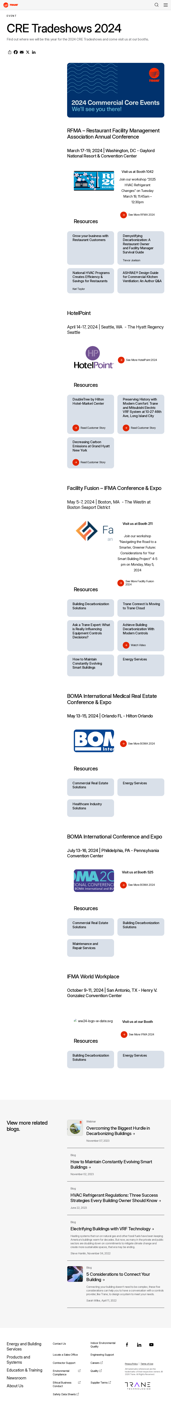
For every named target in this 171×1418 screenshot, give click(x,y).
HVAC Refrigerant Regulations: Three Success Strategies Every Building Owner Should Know (114, 1198)
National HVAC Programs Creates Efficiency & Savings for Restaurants (91, 277)
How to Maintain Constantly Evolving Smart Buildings (87, 663)
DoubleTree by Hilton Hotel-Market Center (88, 401)
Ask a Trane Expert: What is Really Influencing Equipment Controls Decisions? (91, 631)
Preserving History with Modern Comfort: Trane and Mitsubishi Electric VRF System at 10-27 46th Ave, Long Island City (142, 407)
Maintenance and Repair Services (85, 946)
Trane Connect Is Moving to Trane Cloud (141, 606)
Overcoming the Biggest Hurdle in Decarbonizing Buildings (118, 1130)
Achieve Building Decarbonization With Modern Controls (138, 629)
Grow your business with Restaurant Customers (90, 238)
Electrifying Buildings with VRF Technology (110, 1228)
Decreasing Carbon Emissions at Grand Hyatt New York (91, 446)
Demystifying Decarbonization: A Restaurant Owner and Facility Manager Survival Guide (138, 244)
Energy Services (135, 659)
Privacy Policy (131, 1364)
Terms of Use (146, 1364)
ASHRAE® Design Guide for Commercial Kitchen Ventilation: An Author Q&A (142, 277)
